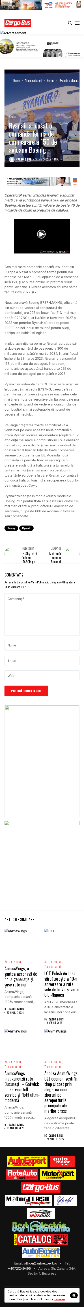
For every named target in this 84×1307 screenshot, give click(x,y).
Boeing (11, 528)
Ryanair (26, 528)
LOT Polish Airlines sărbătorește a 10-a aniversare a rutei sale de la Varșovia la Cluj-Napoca (61, 984)
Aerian (50, 80)
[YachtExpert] (65, 1200)
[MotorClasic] (28, 1200)
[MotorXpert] (58, 1174)
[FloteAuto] (22, 1174)
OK (73, 1295)
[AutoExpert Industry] (41, 1252)
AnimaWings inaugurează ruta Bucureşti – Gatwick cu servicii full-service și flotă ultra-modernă (22, 1086)
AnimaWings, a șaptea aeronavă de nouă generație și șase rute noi (20, 976)
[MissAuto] (41, 1213)
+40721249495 (20, 1268)
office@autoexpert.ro (41, 1263)
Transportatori (33, 80)
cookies (59, 1299)
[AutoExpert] (27, 1161)
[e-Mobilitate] (41, 1226)
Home (16, 80)
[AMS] (62, 1161)
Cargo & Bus (23, 159)
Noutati (18, 961)
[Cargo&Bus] (40, 1187)
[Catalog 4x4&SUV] (41, 1239)
